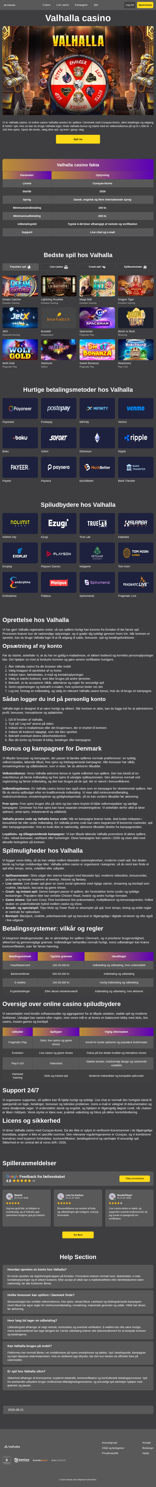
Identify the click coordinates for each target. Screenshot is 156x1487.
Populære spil (18, 266)
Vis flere (77, 1235)
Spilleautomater (133, 266)
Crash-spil (95, 266)
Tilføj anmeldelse (134, 1178)
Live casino (56, 266)
